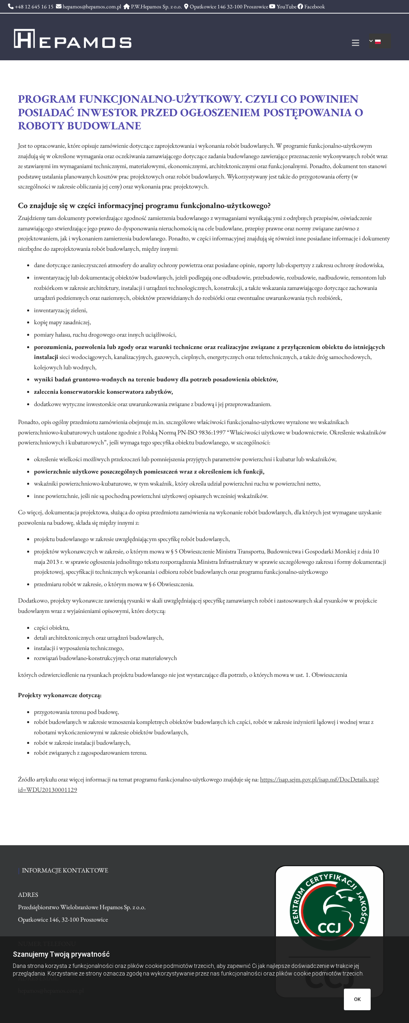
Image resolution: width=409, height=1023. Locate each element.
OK (357, 999)
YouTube (286, 6)
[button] (252, 44)
